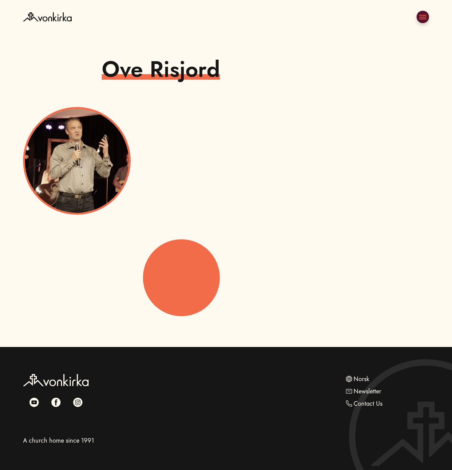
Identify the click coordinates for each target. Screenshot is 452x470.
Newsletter (367, 391)
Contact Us (368, 403)
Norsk (361, 379)
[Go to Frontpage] (47, 31)
